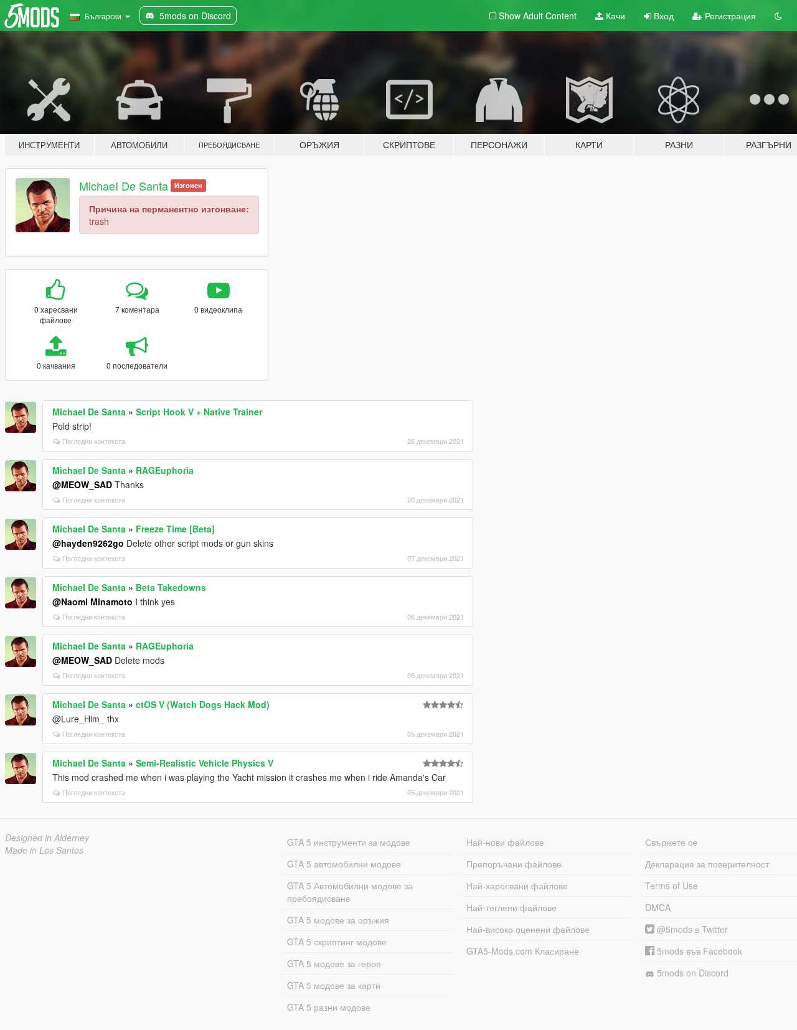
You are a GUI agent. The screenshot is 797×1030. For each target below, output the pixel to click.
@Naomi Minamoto (92, 601)
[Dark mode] (778, 15)
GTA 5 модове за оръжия (338, 920)
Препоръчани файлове (514, 864)
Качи (614, 15)
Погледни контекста (93, 441)
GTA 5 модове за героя (334, 963)
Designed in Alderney (47, 837)
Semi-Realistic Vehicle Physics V (204, 763)
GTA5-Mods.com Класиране (522, 951)
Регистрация (729, 15)
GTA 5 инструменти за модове (348, 842)
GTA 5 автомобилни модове (344, 864)
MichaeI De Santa (123, 185)
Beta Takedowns (171, 587)
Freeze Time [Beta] (175, 528)
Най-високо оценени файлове (528, 929)
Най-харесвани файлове (517, 885)
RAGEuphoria (165, 470)
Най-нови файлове (505, 842)
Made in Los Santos (44, 850)
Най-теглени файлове (511, 907)
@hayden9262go (88, 543)
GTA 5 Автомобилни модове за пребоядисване (350, 891)
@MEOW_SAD (82, 484)
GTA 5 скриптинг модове (337, 941)
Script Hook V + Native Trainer (199, 411)
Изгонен (188, 185)
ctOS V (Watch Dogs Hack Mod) (203, 704)
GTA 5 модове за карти (333, 985)
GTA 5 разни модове (328, 1007)
